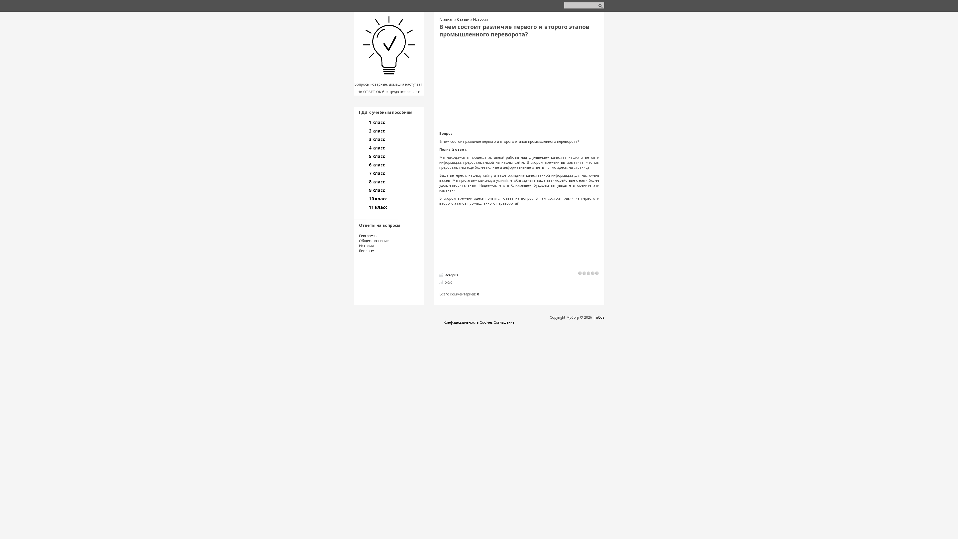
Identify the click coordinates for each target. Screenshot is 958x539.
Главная (446, 19)
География (368, 235)
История (480, 19)
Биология (367, 250)
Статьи (463, 19)
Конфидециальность (461, 322)
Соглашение (504, 322)
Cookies (486, 322)
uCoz (600, 317)
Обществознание (374, 240)
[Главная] (389, 78)
